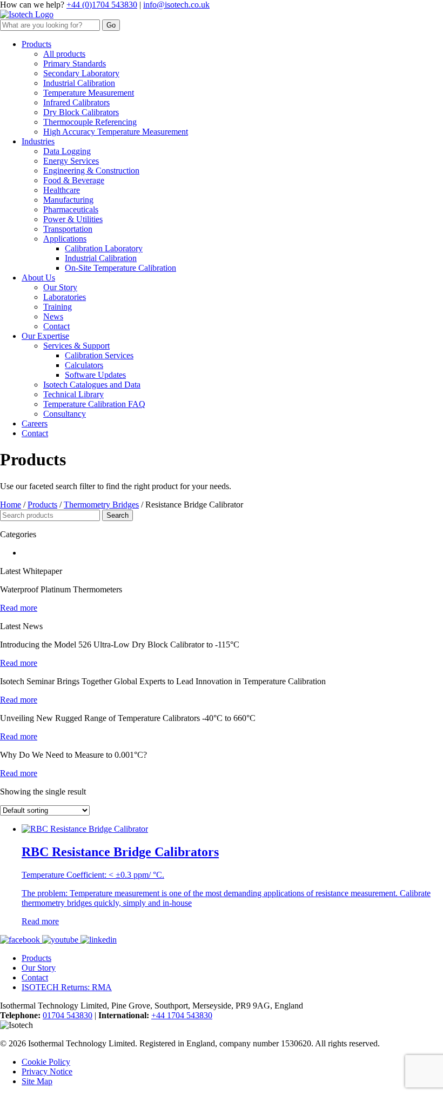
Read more (40, 921)
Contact (35, 977)
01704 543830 (67, 1015)
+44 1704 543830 (181, 1015)
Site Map (37, 1081)
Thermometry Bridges (101, 504)
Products (42, 504)
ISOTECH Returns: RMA (67, 987)
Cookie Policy (46, 1061)
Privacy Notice (47, 1071)
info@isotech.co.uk (176, 4)
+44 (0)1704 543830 (101, 4)
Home (10, 504)
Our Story (39, 967)
